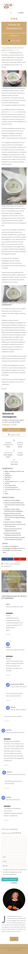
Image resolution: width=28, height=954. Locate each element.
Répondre (8, 634)
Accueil (12, 33)
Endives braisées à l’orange (14, 588)
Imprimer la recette (15, 430)
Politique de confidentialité (14, 950)
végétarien (17, 564)
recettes (17, 33)
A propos (14, 939)
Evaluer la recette (6, 833)
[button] (11, 13)
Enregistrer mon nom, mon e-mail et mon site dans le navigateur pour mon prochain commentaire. (15, 872)
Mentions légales (22, 948)
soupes (11, 564)
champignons (7, 566)
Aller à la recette (15, 40)
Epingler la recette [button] (15, 434)
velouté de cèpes (12, 112)
